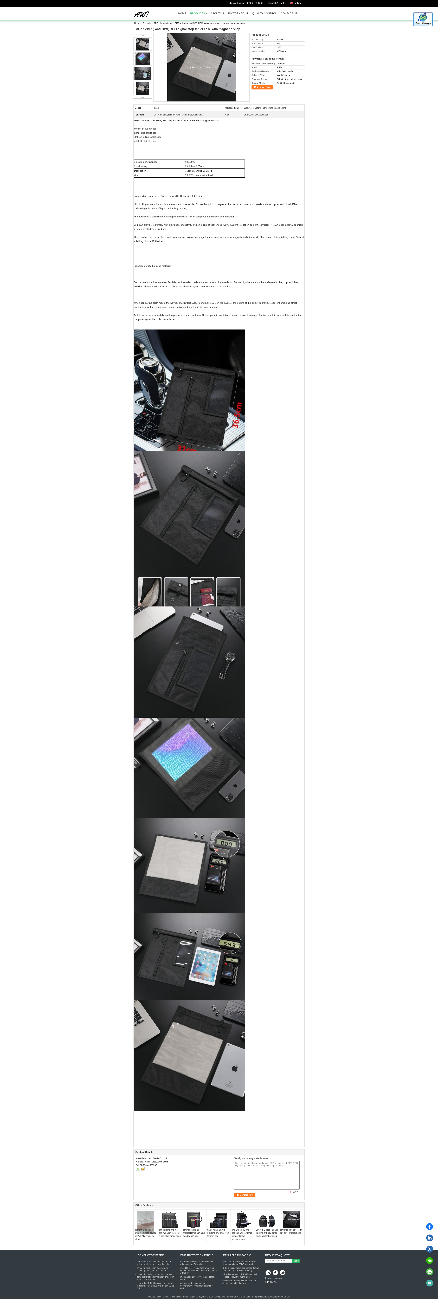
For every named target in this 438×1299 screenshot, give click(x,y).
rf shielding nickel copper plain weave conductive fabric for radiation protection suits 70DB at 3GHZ (155, 1277)
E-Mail (268, 1278)
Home (182, 13)
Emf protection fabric (196, 1255)
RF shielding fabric (237, 1255)
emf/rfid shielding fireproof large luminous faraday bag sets (194, 1233)
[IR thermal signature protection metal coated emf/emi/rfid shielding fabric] (146, 1222)
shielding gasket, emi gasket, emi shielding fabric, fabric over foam (152, 1269)
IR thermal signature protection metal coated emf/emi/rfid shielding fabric (145, 1234)
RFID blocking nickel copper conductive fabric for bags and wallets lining (240, 1269)
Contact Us (289, 13)
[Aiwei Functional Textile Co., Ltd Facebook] (276, 1273)
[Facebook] (430, 1227)
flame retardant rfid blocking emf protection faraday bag (218, 1233)
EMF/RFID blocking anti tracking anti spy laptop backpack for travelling (267, 1233)
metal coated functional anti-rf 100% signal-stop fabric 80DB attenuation (239, 1263)
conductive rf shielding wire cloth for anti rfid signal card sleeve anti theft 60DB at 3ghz (155, 1286)
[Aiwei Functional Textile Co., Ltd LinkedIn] (268, 1273)
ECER (287, 1297)
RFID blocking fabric (163, 23)
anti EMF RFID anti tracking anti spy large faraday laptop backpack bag (242, 1234)
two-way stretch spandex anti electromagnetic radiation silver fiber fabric (196, 1286)
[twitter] (430, 1249)
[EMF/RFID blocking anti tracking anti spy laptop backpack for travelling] (267, 1219)
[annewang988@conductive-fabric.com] (430, 1283)
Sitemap (278, 1278)
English (297, 3)
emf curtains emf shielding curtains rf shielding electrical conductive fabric (154, 1263)
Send (296, 1260)
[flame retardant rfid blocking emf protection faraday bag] (218, 1219)
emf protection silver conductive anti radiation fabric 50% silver (196, 1263)
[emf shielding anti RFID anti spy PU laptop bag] (291, 1219)
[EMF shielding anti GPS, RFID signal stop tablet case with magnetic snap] (202, 67)
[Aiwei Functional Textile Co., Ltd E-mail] (143, 1169)
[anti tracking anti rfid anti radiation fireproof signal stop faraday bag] (170, 1219)
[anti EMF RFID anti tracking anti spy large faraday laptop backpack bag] (243, 1219)
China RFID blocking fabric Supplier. (180, 1297)
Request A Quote (276, 3)
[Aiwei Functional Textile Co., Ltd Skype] (138, 1169)
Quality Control (264, 13)
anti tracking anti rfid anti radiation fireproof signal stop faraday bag (170, 1233)
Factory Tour (238, 13)
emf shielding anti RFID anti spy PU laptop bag (291, 1231)
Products (197, 13)
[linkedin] (430, 1238)
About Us (217, 13)
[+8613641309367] (430, 1272)
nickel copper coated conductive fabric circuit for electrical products (240, 1281)
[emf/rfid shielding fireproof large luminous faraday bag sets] (194, 1219)
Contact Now (263, 87)
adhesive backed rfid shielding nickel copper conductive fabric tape (239, 1275)
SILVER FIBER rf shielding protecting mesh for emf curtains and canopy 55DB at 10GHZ (198, 1270)
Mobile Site (272, 1282)
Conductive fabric (151, 1255)
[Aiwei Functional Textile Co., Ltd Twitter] (283, 1273)
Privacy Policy (154, 1297)
